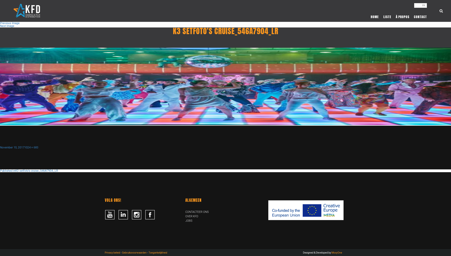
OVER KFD (191, 216)
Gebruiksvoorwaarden (134, 252)
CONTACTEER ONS (197, 212)
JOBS (188, 220)
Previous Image (10, 23)
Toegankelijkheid (158, 252)
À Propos (402, 16)
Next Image (7, 26)
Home (375, 16)
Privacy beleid (112, 252)
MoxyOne (337, 252)
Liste (387, 16)
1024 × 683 (31, 147)
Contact (420, 16)
